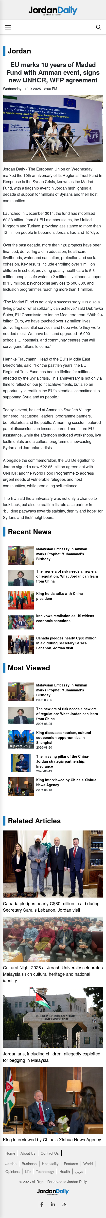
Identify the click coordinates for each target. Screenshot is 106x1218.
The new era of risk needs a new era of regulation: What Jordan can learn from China (67, 576)
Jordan (19, 50)
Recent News (30, 531)
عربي (79, 1171)
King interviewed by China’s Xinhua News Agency (52, 1139)
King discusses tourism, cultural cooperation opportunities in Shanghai (63, 737)
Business (29, 1163)
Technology (45, 1171)
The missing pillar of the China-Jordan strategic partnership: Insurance (62, 761)
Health (64, 1171)
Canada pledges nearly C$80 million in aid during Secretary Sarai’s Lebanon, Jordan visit (66, 642)
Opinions (12, 1171)
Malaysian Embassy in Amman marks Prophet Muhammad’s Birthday (61, 553)
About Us (27, 1153)
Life (28, 1171)
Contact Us (50, 1153)
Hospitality (50, 1163)
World (88, 1163)
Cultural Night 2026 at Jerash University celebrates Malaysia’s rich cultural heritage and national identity (53, 973)
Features (71, 1163)
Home (10, 1153)
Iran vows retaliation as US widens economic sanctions (65, 618)
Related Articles (34, 820)
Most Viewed (29, 667)
